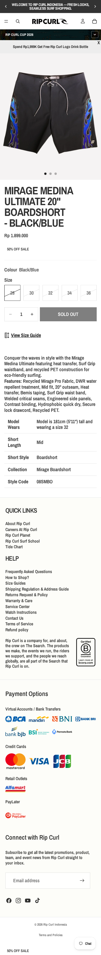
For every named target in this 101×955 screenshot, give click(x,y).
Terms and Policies (50, 935)
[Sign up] (82, 880)
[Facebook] (9, 900)
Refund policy (16, 630)
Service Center (17, 606)
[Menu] (6, 21)
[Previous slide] (6, 6)
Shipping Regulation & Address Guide (37, 589)
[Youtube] (28, 900)
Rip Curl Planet (17, 535)
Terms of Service (19, 624)
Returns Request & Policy (26, 595)
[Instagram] (18, 900)
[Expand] (94, 34)
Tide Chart (14, 547)
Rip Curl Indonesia (55, 924)
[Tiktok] (37, 900)
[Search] (18, 21)
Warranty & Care (18, 601)
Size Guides (15, 583)
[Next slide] (95, 6)
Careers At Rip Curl (21, 529)
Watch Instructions (21, 612)
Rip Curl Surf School (22, 541)
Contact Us (14, 618)
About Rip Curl (17, 523)
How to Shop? (17, 577)
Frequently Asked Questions (28, 571)
